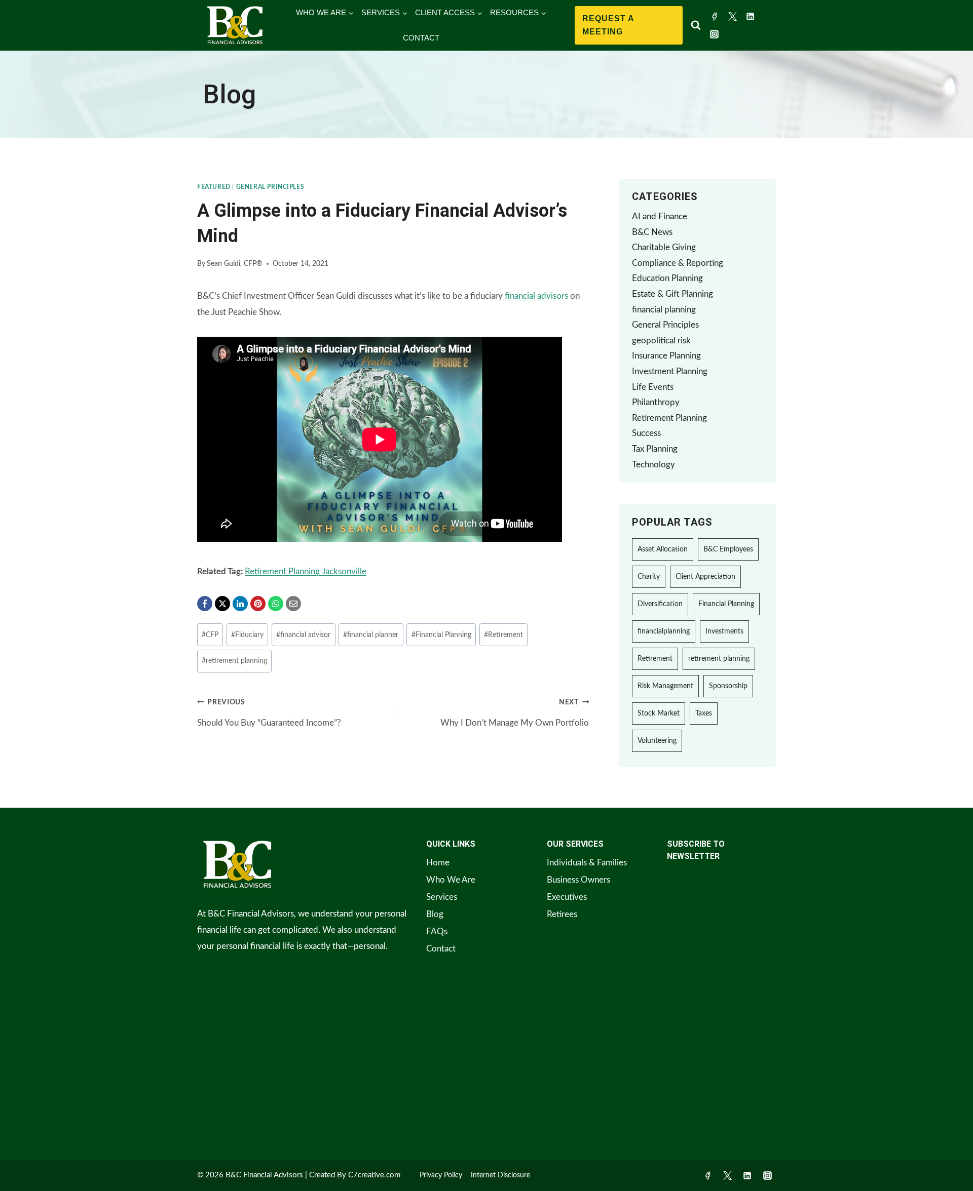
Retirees (562, 914)
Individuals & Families (587, 862)
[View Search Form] (696, 25)
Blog (434, 914)
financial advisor (303, 635)
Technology (653, 464)
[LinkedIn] (240, 603)
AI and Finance (659, 216)
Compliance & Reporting (677, 263)
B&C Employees (728, 549)
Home (438, 862)
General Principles (270, 187)
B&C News (652, 232)
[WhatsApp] (275, 603)
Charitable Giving (664, 247)
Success (646, 433)
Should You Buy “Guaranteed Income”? (269, 713)
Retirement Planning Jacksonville (305, 571)
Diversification (660, 604)
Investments (724, 631)
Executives (567, 897)
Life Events (652, 387)
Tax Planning (655, 449)
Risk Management (665, 686)
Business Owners (578, 880)
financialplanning (664, 631)
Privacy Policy (441, 1175)
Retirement (503, 635)
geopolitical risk (661, 340)
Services (441, 897)
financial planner (370, 635)
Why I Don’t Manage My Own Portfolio (514, 713)
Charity (649, 576)
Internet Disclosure (500, 1175)
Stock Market (659, 713)
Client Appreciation (705, 576)
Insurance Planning (666, 355)
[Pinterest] (258, 603)
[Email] (293, 603)
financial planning (664, 309)
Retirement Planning (669, 418)
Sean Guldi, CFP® (235, 263)
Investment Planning (669, 371)
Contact (441, 948)
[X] (222, 603)
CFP (210, 635)
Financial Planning (441, 635)
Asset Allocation (663, 549)
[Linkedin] (750, 16)
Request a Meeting (608, 25)
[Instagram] (714, 34)
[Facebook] (714, 16)
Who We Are (450, 880)
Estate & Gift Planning (672, 294)
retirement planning (234, 660)
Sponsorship (728, 686)
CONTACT (421, 37)
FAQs (436, 931)
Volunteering (657, 740)
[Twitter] (732, 16)
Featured (214, 187)
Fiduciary (247, 635)
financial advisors (536, 296)
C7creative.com (374, 1175)
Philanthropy (656, 402)
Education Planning (667, 278)
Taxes (703, 713)
